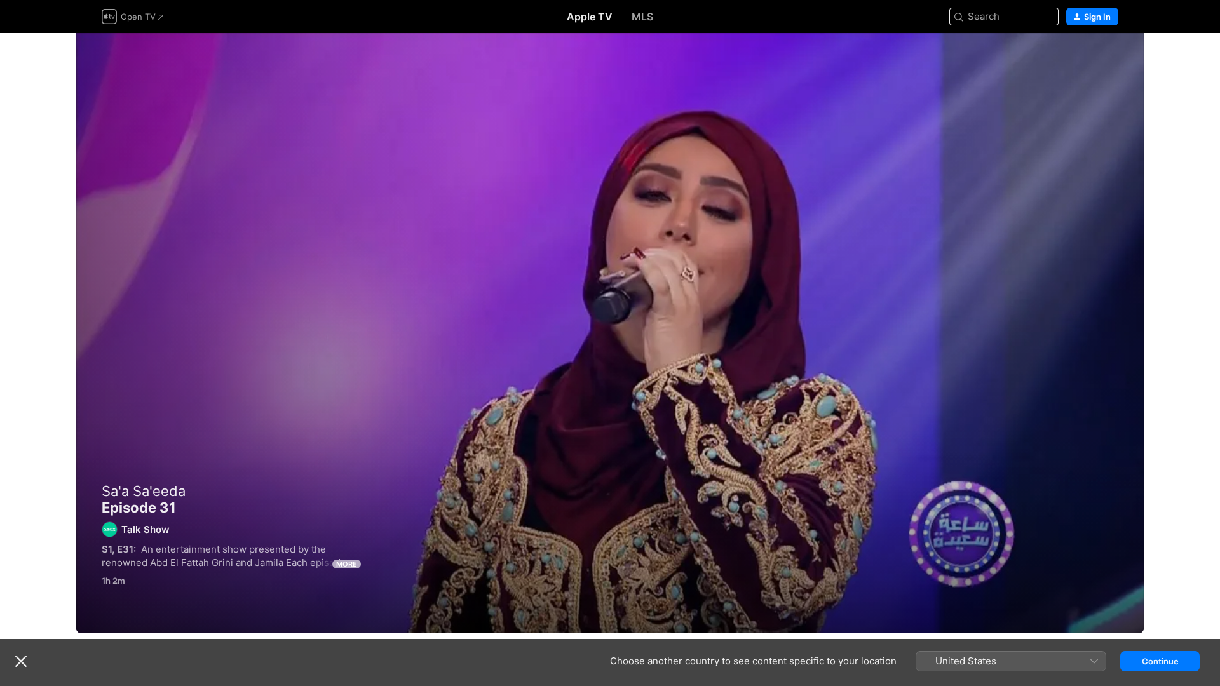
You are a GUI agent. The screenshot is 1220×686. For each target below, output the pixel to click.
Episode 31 (610, 333)
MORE (346, 564)
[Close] (21, 661)
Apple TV (590, 16)
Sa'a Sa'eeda (144, 491)
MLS (642, 16)
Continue (1160, 661)
